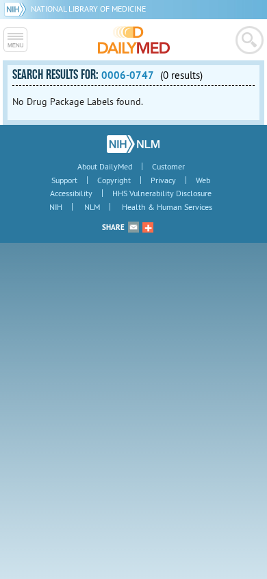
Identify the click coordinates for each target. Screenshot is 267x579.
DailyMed (134, 40)
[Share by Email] (133, 227)
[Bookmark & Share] (147, 227)
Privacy (163, 180)
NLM (92, 207)
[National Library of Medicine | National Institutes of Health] (133, 144)
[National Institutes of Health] (17, 8)
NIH (55, 207)
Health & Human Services (167, 207)
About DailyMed (104, 166)
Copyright (114, 180)
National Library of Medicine (88, 8)
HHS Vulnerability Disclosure (162, 193)
